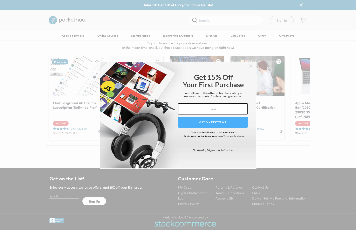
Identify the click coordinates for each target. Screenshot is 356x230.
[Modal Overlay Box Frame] (178, 115)
